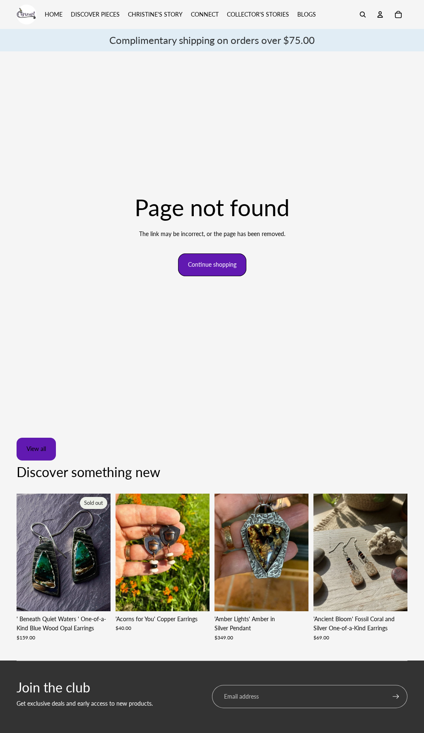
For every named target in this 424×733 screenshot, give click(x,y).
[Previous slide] (23, 552)
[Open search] (363, 14)
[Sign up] (396, 696)
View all (36, 448)
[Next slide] (104, 552)
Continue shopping (212, 264)
